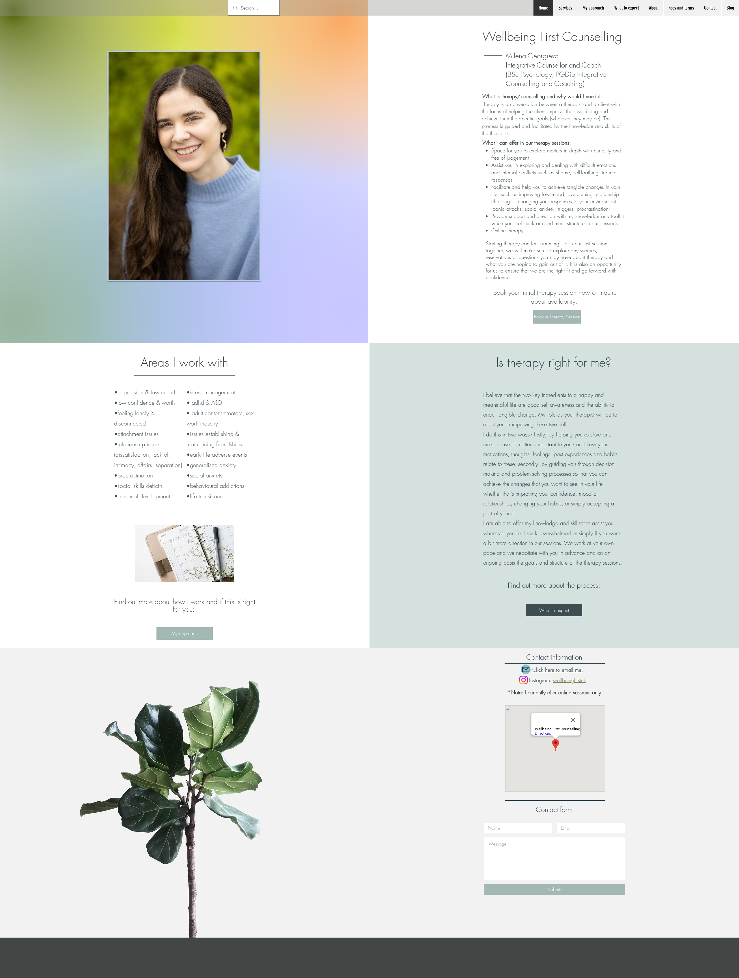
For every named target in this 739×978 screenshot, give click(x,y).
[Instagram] (523, 680)
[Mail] (526, 669)
